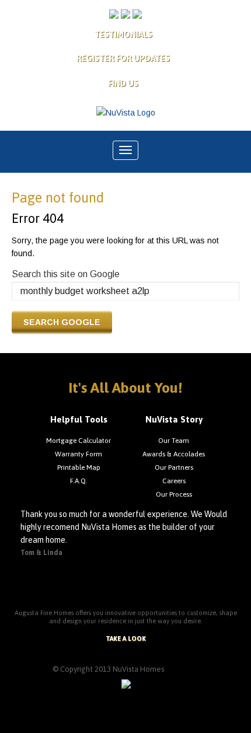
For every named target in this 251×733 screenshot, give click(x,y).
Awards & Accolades (173, 454)
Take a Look (126, 638)
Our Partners (174, 467)
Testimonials (123, 34)
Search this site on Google (66, 274)
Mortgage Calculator (78, 441)
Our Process (174, 494)
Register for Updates (123, 58)
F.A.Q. (79, 481)
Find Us (123, 83)
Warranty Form (78, 454)
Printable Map (78, 467)
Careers (174, 481)
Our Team (173, 441)
